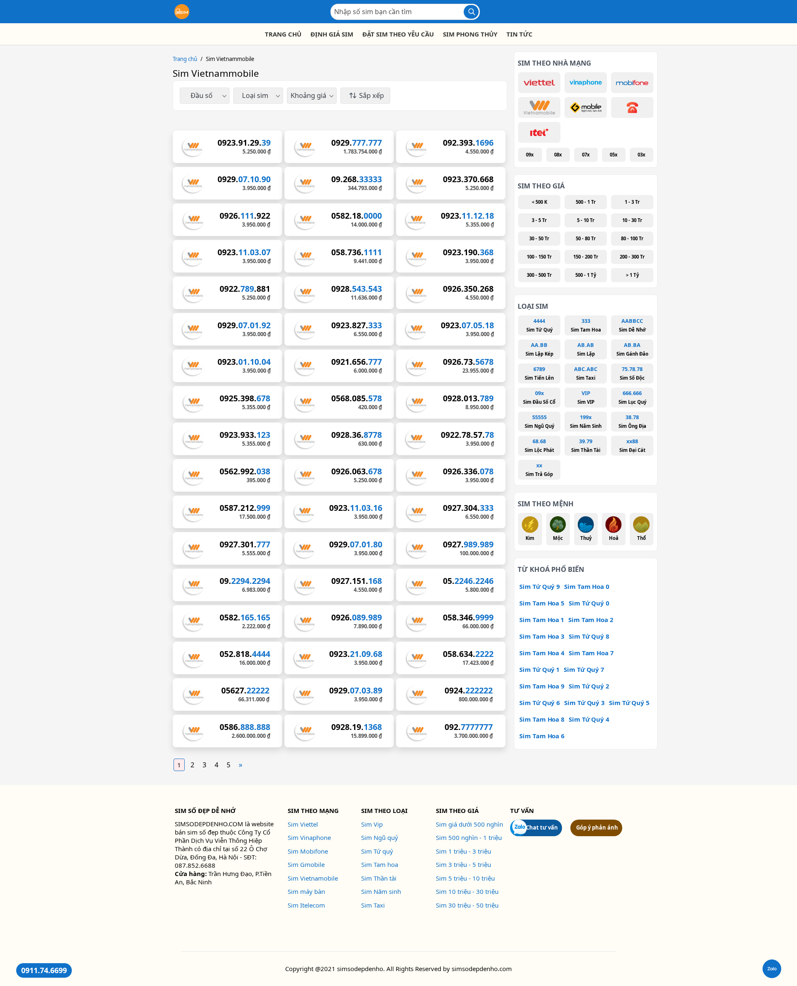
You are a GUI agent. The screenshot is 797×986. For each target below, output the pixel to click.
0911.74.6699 (44, 970)
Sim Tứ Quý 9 (539, 586)
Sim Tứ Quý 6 (539, 702)
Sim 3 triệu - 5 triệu (463, 864)
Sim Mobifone (308, 851)
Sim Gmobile (306, 864)
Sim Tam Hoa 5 (542, 603)
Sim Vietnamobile (313, 878)
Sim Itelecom (306, 905)
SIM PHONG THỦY (470, 34)
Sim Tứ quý (377, 851)
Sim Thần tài (378, 878)
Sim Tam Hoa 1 (541, 619)
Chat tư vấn (542, 827)
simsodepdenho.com (482, 968)
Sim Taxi (373, 905)
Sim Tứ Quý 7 (584, 669)
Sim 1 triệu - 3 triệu (463, 851)
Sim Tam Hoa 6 (542, 736)
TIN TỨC (519, 34)
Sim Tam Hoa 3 (542, 636)
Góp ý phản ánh (597, 827)
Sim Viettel (303, 824)
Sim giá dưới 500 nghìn (469, 824)
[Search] (471, 12)
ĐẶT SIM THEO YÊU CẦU (398, 34)
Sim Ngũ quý (379, 837)
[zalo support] (772, 968)
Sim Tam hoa (379, 864)
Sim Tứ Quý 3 (584, 702)
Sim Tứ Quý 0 (589, 603)
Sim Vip (372, 824)
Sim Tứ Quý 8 (589, 636)
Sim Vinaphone (309, 837)
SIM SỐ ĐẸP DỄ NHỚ (205, 810)
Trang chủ (185, 59)
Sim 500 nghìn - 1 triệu (469, 837)
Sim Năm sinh (381, 891)
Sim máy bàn (306, 891)
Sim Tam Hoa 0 (586, 586)
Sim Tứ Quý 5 (629, 702)
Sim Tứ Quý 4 (589, 719)
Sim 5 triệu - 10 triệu (465, 878)
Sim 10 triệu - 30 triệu (467, 891)
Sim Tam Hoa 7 (591, 653)
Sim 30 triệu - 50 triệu (467, 905)
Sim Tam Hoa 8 (542, 719)
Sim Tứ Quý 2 (589, 686)
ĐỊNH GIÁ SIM (331, 34)
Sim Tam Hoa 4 (542, 653)
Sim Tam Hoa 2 (590, 619)
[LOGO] (181, 11)
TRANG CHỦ (283, 34)
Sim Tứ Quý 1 (539, 669)
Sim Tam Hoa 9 (542, 686)
